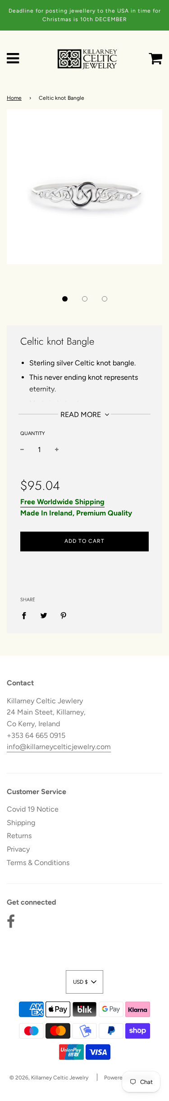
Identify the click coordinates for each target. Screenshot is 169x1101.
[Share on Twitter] (44, 615)
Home (14, 98)
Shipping (21, 822)
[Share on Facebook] (26, 615)
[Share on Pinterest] (64, 615)
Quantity (32, 433)
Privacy (18, 849)
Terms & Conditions (38, 862)
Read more (81, 414)
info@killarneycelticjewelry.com (59, 746)
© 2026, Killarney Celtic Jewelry (48, 1077)
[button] (65, 299)
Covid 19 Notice (33, 809)
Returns (19, 835)
